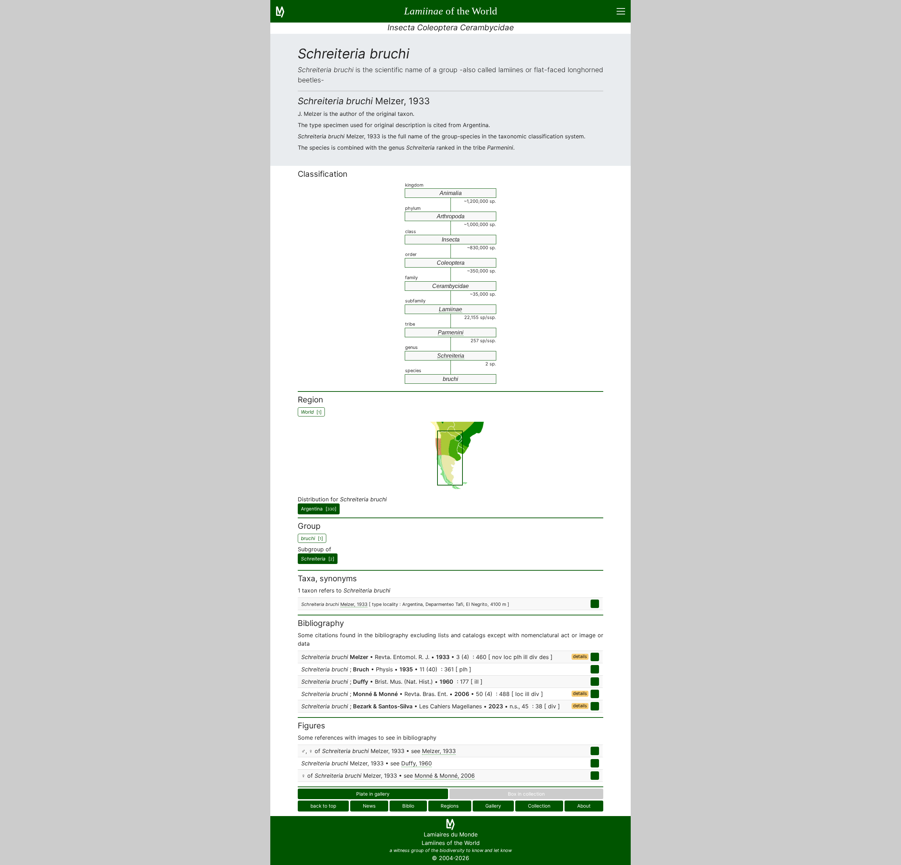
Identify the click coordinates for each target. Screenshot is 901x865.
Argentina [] (318, 509)
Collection (539, 806)
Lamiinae (450, 309)
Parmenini (451, 333)
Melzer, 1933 (353, 604)
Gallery (493, 806)
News (369, 806)
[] (317, 559)
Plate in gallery (373, 794)
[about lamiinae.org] (284, 11)
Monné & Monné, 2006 (445, 775)
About (584, 806)
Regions (450, 806)
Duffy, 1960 (416, 763)
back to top (323, 806)
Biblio (408, 806)
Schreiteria (450, 356)
